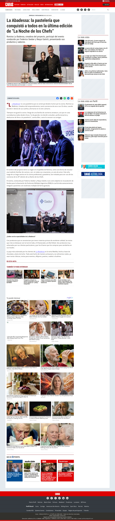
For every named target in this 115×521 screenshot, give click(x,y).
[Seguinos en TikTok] (89, 10)
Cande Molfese (54, 9)
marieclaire (32, 462)
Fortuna (55, 502)
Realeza (37, 4)
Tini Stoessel (18, 9)
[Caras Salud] (93, 168)
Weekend (61, 502)
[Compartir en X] (61, 98)
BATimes (83, 502)
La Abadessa (40, 251)
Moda (42, 4)
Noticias (16, 4)
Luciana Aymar (26, 9)
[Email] (72, 98)
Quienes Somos (39, 510)
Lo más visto (83, 37)
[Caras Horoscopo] (93, 175)
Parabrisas (69, 502)
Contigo (42, 506)
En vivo (107, 4)
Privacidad (58, 510)
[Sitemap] (67, 498)
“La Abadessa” (16, 104)
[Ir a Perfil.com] (106, 1)
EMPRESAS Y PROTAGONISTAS (36, 15)
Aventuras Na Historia (52, 506)
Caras (37, 506)
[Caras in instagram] (78, 10)
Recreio (80, 506)
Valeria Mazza (8, 9)
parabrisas (66, 462)
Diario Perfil (32, 502)
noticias (15, 462)
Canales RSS (30, 510)
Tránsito (86, 510)
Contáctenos (49, 510)
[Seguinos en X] (85, 10)
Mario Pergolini (45, 9)
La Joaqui (62, 9)
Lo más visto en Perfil (87, 101)
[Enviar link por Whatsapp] (65, 98)
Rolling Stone (65, 506)
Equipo (65, 510)
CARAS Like (59, 4)
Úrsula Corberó (36, 9)
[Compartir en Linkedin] (68, 98)
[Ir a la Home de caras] (9, 6)
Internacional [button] (49, 4)
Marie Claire (47, 502)
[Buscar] (108, 9)
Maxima (86, 506)
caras (49, 462)
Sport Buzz (73, 506)
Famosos (23, 4)
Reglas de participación (75, 510)
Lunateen (76, 502)
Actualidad (30, 4)
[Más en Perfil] (16, 457)
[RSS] (63, 498)
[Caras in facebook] (81, 10)
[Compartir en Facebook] (57, 98)
